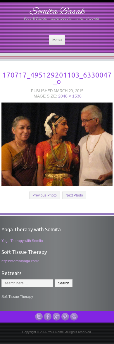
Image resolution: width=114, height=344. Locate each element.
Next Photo (74, 195)
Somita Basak (57, 12)
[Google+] (57, 316)
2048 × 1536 (70, 96)
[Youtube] (74, 316)
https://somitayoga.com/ (20, 261)
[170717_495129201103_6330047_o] (57, 144)
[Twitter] (39, 316)
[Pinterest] (66, 316)
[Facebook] (48, 316)
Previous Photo (44, 195)
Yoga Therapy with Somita (22, 241)
